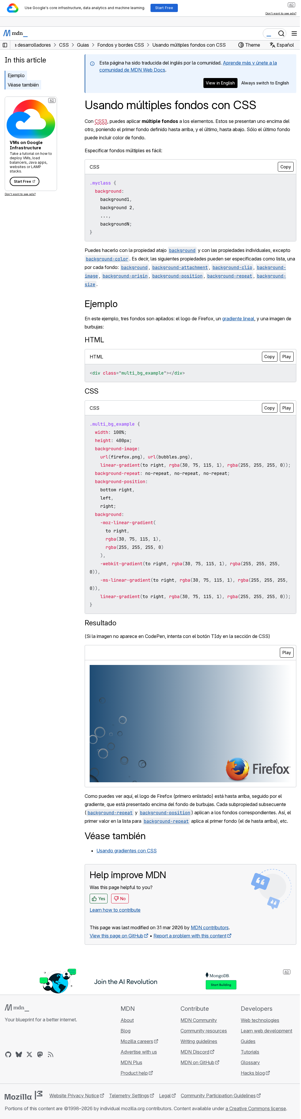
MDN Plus (131, 1062)
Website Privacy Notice (74, 1095)
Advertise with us (139, 1052)
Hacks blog (253, 1073)
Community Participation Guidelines (218, 1095)
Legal (165, 1095)
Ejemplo (16, 75)
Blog (126, 1031)
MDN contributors (210, 927)
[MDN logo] (17, 1007)
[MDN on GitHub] (8, 1054)
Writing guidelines (198, 1041)
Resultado (100, 623)
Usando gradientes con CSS (126, 851)
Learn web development (266, 1031)
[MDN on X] (29, 1054)
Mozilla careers (137, 1041)
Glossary (250, 1062)
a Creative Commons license (255, 1108)
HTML (94, 340)
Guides (248, 1041)
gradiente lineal (238, 318)
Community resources (203, 1031)
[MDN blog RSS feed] (50, 1054)
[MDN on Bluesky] (18, 1054)
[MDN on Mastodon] (40, 1054)
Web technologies (260, 1020)
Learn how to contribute (115, 910)
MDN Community (198, 1020)
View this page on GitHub (116, 936)
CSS (91, 391)
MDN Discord (194, 1052)
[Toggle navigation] (294, 33)
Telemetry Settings (129, 1095)
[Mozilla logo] (23, 1095)
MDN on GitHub (197, 1062)
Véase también (23, 85)
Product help (134, 1073)
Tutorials (250, 1052)
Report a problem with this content (189, 936)
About (127, 1020)
